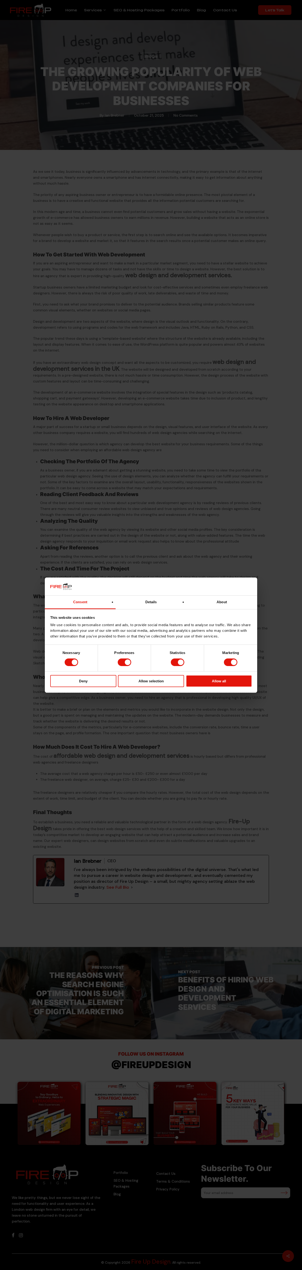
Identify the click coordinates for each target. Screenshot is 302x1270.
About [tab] (222, 602)
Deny (83, 681)
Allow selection (151, 681)
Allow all (219, 681)
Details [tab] (151, 602)
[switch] (124, 662)
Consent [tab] (80, 602)
